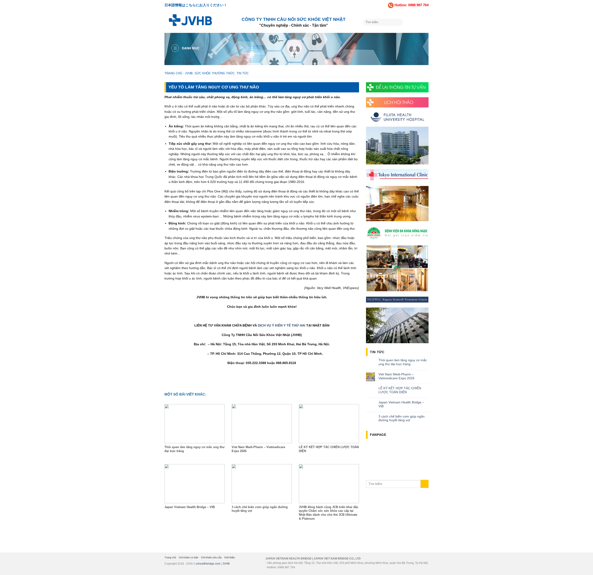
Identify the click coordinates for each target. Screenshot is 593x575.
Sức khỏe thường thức (215, 73)
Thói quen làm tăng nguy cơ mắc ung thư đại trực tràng (403, 362)
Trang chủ (173, 73)
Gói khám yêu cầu (211, 557)
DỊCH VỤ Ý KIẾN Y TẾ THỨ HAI (282, 325)
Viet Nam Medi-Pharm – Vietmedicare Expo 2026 (396, 376)
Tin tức (243, 73)
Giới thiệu (229, 557)
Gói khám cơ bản (188, 557)
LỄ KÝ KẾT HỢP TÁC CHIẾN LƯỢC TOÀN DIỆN (400, 390)
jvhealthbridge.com (208, 563)
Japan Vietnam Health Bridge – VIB (401, 404)
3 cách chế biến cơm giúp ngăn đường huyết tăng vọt (402, 418)
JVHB (189, 73)
